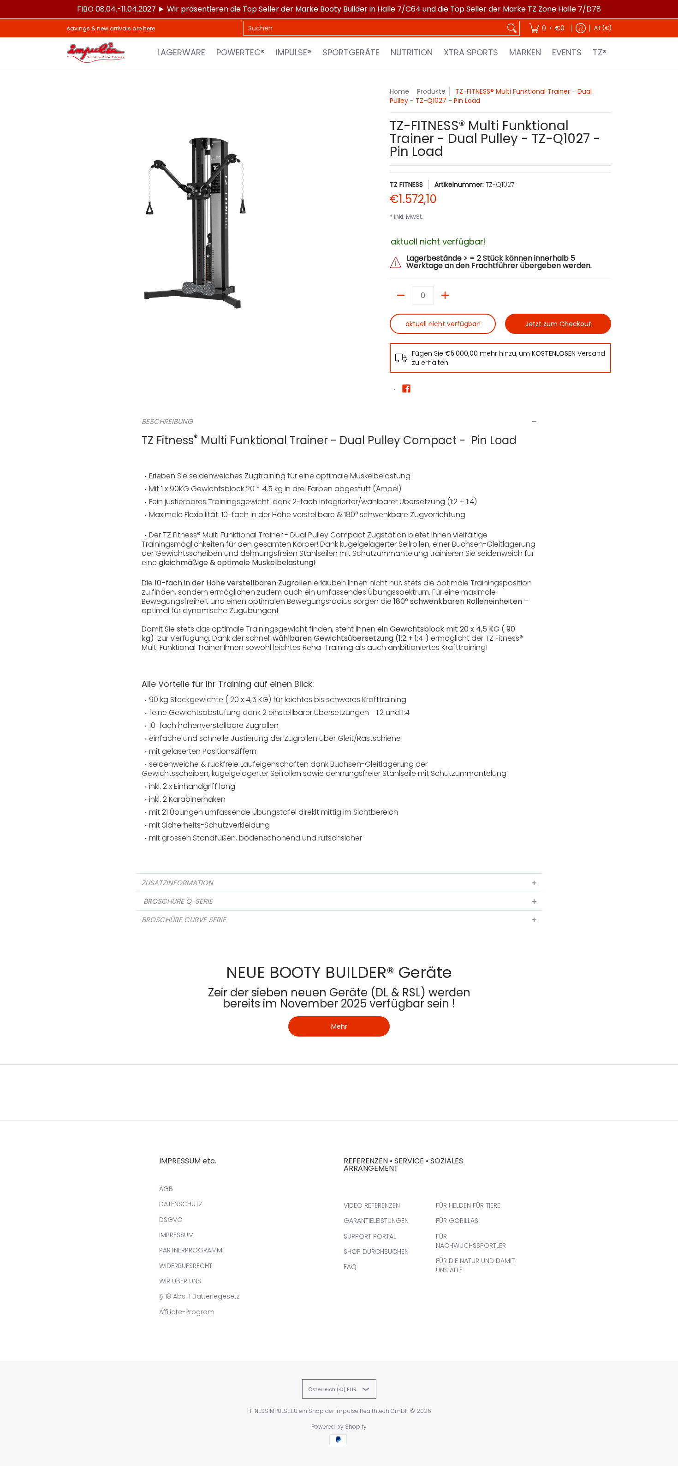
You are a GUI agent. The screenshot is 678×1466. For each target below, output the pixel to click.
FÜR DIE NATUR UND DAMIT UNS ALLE (475, 1265)
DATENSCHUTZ (180, 1204)
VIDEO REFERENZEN (372, 1205)
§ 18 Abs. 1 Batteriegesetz (199, 1296)
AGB (166, 1188)
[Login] (580, 28)
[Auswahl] (445, 295)
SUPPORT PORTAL (370, 1236)
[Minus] (401, 295)
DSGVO (171, 1219)
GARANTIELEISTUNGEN (376, 1220)
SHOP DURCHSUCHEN (376, 1251)
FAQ (350, 1266)
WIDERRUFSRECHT (185, 1265)
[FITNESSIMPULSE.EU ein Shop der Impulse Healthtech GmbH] (97, 52)
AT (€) (603, 28)
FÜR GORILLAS (457, 1220)
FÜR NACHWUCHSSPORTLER (471, 1241)
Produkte (431, 91)
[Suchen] (512, 28)
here (149, 28)
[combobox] (374, 28)
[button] (406, 389)
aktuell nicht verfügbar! (443, 323)
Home (399, 91)
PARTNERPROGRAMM (190, 1250)
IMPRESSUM (176, 1235)
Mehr (339, 1026)
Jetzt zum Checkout (558, 323)
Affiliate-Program (186, 1312)
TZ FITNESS (406, 184)
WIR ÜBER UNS (180, 1281)
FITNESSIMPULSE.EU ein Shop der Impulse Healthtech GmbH (328, 1411)
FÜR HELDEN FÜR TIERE (468, 1205)
